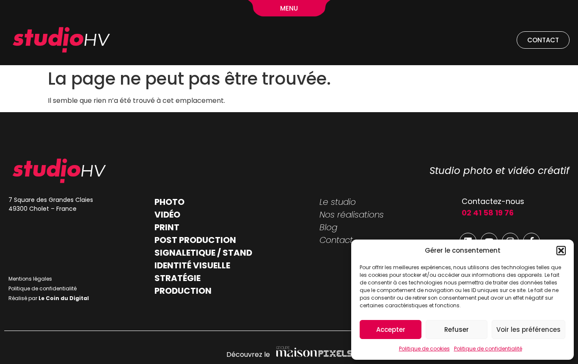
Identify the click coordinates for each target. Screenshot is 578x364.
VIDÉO (167, 215)
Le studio (337, 202)
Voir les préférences (528, 329)
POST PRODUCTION (195, 240)
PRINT (166, 227)
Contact (336, 240)
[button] (561, 250)
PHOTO (169, 202)
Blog (328, 227)
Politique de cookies (424, 348)
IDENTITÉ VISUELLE (192, 265)
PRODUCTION (183, 291)
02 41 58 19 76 (488, 212)
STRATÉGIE (177, 278)
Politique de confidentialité (488, 348)
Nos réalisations (351, 215)
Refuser (456, 329)
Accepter (390, 329)
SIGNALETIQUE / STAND (203, 253)
